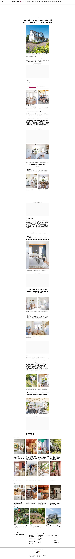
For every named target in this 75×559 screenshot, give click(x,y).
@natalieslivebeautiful (32, 87)
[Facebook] (16, 535)
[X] (23, 535)
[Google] (14, 535)
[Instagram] (18, 535)
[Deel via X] (33, 434)
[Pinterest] (21, 535)
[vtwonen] (15, 1)
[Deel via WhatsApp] (29, 434)
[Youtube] (20, 535)
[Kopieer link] (27, 434)
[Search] (72, 1)
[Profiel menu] (70, 1)
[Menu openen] (2, 1)
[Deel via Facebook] (31, 434)
